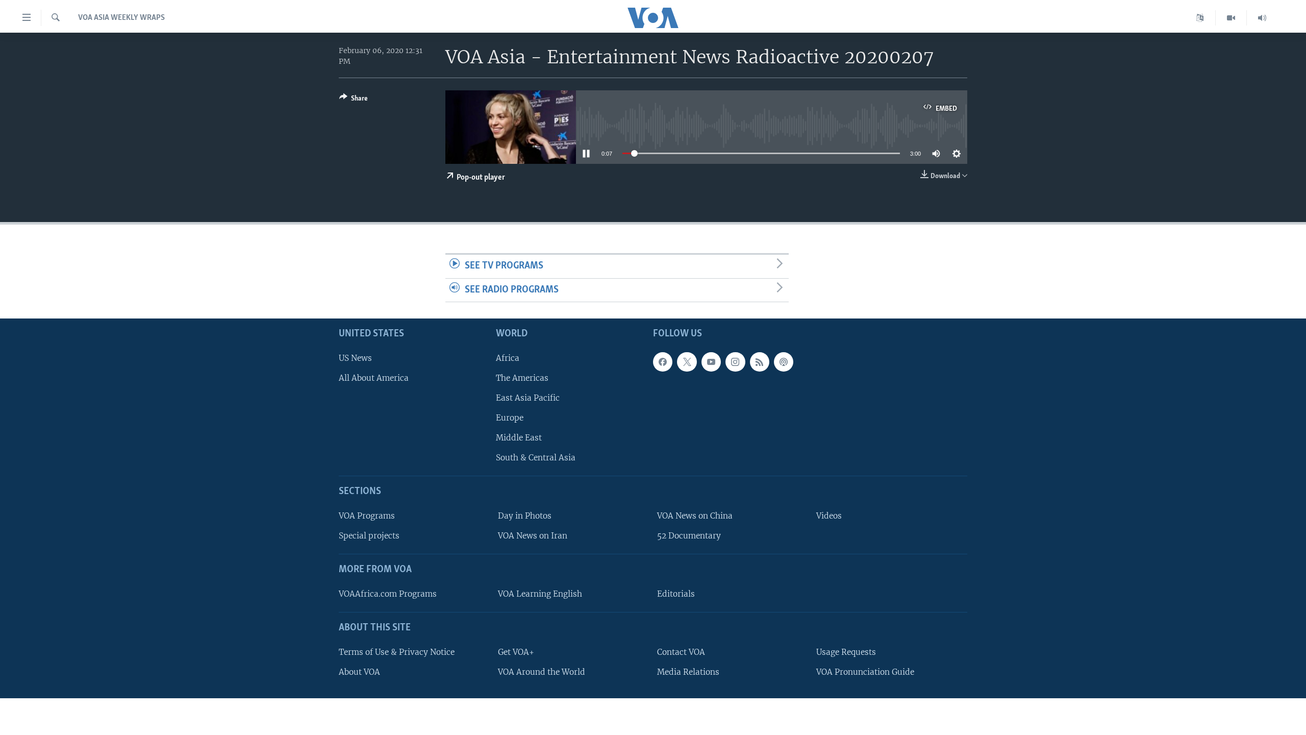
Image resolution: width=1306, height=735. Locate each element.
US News (355, 358)
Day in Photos (524, 516)
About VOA (359, 672)
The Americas (522, 378)
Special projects (369, 536)
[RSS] (759, 362)
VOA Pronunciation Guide (865, 672)
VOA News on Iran (532, 536)
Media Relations (688, 672)
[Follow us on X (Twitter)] (686, 362)
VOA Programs (367, 516)
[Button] (353, 100)
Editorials (676, 594)
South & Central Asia (535, 458)
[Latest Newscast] (1262, 18)
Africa (507, 358)
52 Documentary (689, 536)
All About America (374, 378)
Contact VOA (681, 652)
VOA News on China (695, 516)
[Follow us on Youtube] (711, 362)
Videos (829, 516)
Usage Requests (846, 652)
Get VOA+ (516, 652)
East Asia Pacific (528, 398)
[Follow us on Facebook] (662, 362)
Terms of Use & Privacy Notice (397, 652)
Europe (509, 418)
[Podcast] (783, 362)
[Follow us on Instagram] (735, 362)
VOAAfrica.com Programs (388, 594)
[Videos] (1231, 18)
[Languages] (1200, 18)
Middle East (519, 438)
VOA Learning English (540, 594)
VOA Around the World (541, 672)
